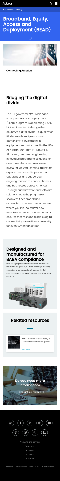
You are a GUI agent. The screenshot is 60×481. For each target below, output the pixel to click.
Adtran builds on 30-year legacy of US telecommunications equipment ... (36, 341)
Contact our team (29, 392)
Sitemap (9, 467)
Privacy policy (21, 467)
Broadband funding (13, 9)
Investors (30, 450)
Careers (30, 454)
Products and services (30, 442)
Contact (30, 459)
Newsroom (30, 446)
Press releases (26, 349)
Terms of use (34, 467)
